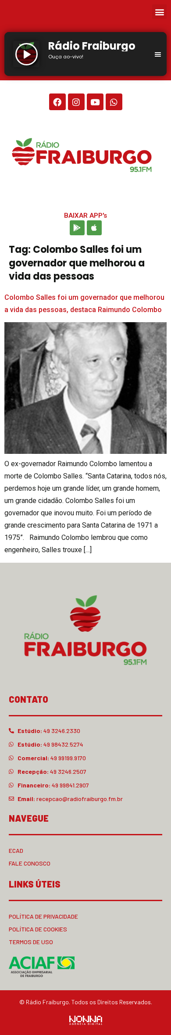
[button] (159, 11)
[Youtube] (95, 101)
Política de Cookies (38, 929)
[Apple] (94, 227)
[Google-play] (77, 227)
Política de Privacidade (43, 916)
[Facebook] (57, 101)
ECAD (16, 850)
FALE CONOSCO (29, 863)
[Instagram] (76, 101)
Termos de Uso (31, 941)
